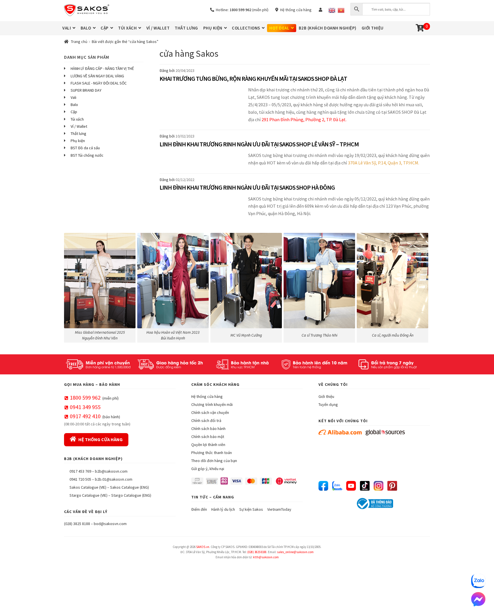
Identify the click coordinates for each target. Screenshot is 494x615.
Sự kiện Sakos (251, 509)
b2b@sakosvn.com (111, 471)
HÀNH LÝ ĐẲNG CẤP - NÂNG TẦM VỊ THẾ (102, 68)
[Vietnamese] (341, 10)
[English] (331, 10)
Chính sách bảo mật (207, 436)
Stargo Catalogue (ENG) (131, 495)
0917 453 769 (80, 471)
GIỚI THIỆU (373, 28)
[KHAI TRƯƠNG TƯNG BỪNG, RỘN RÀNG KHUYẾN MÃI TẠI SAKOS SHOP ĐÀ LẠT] (202, 108)
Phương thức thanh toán (211, 452)
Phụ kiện (78, 140)
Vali (73, 97)
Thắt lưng (78, 133)
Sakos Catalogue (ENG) (129, 487)
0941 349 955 (85, 406)
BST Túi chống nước (87, 155)
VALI (66, 28)
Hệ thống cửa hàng (295, 9)
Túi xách (77, 119)
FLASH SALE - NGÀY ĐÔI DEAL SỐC (99, 83)
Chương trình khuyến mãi (212, 404)
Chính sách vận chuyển (210, 412)
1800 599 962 (85, 397)
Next (423, 286)
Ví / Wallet (79, 126)
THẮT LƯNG (186, 28)
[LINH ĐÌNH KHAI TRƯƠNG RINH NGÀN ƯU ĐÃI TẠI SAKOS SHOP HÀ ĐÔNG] (202, 209)
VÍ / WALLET (158, 28)
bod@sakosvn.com (110, 523)
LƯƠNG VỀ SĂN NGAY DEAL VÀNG (97, 75)
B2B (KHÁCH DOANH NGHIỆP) (327, 28)
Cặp (74, 111)
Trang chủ (79, 41)
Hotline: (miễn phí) (241, 9)
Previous (71, 286)
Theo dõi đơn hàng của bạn (214, 460)
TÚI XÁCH (127, 28)
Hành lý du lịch (223, 509)
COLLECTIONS (246, 28)
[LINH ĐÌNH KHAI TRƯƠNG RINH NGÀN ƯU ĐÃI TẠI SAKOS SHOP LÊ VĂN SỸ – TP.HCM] (202, 162)
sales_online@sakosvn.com (295, 552)
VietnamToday (279, 509)
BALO (86, 28)
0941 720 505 (80, 479)
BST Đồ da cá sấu (85, 147)
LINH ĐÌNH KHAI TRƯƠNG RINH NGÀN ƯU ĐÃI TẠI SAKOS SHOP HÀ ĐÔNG (247, 187)
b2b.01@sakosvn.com (113, 479)
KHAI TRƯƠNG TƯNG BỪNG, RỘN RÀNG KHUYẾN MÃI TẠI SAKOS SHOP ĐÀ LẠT (253, 78)
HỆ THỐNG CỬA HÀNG (100, 439)
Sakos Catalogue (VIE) (87, 487)
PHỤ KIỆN (212, 28)
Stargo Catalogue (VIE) (88, 495)
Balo (74, 104)
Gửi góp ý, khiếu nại (207, 468)
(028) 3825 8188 (77, 523)
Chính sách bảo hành (208, 428)
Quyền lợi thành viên (208, 444)
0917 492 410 (85, 416)
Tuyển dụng (328, 404)
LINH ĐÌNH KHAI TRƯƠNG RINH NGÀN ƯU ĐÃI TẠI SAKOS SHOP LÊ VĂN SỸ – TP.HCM (259, 144)
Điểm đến (199, 509)
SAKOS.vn (202, 547)
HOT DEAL (279, 28)
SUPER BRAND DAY (86, 90)
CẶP (105, 28)
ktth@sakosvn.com (266, 557)
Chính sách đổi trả (206, 420)
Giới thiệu (326, 396)
